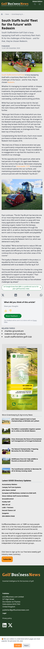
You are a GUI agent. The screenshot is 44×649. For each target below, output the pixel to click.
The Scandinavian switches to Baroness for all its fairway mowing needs (26, 470)
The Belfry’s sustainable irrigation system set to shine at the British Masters (26, 430)
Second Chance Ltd (8, 510)
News (7, 14)
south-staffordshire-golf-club (18, 336)
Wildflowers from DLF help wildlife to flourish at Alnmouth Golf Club (24, 460)
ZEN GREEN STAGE (8, 516)
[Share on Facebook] (28, 295)
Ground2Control (8, 499)
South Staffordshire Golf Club (13, 75)
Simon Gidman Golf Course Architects (15, 496)
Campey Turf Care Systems (11, 487)
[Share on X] (3, 295)
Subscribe (7, 559)
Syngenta (5, 513)
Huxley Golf (6, 502)
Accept (18, 645)
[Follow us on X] (10, 625)
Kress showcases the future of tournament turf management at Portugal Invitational (26, 440)
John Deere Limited (9, 490)
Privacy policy (7, 618)
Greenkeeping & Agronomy (18, 14)
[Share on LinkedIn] (15, 295)
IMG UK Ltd (6, 505)
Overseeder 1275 (23, 166)
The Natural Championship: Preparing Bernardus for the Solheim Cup (24, 450)
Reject (26, 645)
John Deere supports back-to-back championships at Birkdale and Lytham (25, 420)
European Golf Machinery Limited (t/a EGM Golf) (19, 493)
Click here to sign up (9, 552)
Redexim (11, 82)
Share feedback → (13, 316)
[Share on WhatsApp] (41, 295)
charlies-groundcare (14, 331)
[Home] (2, 14)
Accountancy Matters (9, 484)
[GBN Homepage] (15, 4)
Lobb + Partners (7, 507)
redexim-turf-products (15, 333)
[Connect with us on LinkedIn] (4, 625)
